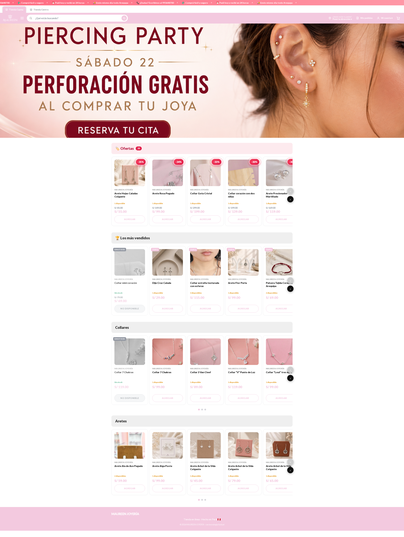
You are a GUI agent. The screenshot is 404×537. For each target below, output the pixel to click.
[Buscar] (124, 18)
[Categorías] (22, 18)
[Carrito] (398, 18)
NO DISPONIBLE (129, 308)
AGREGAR (129, 219)
